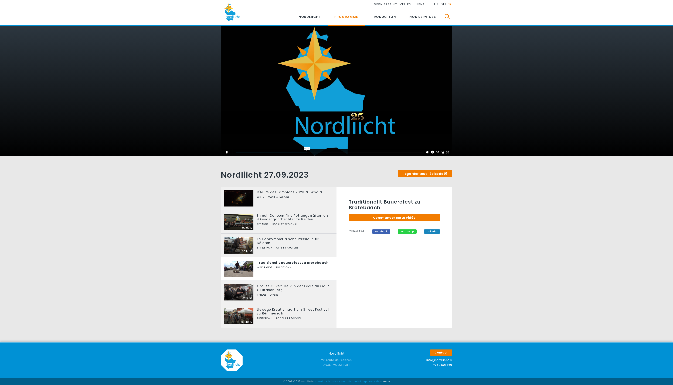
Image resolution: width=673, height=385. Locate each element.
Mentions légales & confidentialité (338, 381)
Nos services (422, 17)
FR (449, 4)
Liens (420, 4)
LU (436, 4)
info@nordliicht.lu (439, 360)
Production (384, 17)
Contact (441, 353)
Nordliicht (310, 17)
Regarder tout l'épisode (423, 174)
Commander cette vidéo (394, 217)
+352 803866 (442, 365)
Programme (346, 17)
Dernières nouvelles (392, 4)
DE (443, 4)
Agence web (371, 381)
